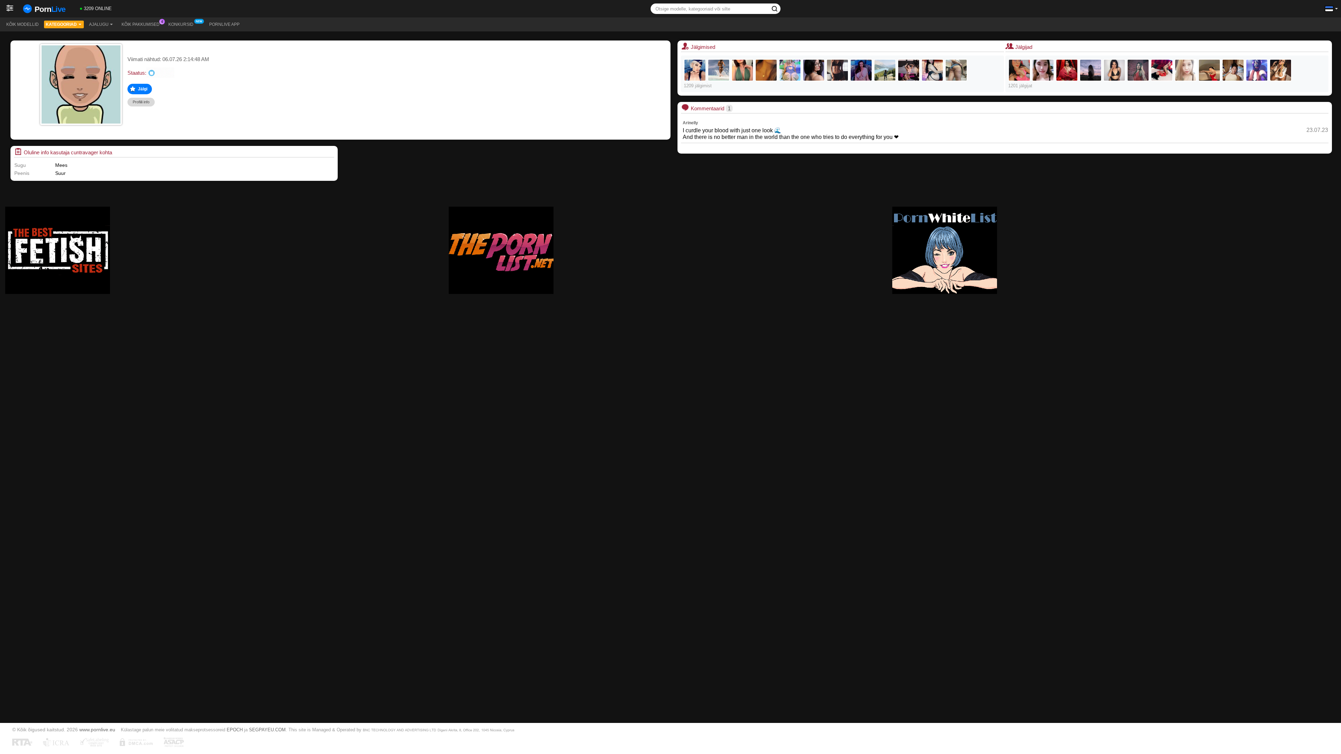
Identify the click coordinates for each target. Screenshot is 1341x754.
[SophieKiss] (814, 70)
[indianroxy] (790, 70)
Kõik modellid (22, 24)
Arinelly (690, 122)
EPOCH (235, 729)
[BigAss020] (1090, 70)
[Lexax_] (695, 70)
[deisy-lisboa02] (1257, 70)
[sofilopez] (1162, 70)
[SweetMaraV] (766, 70)
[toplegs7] (742, 70)
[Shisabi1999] (1209, 70)
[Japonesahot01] (1019, 70)
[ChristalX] (908, 70)
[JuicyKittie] (1043, 70)
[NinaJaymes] (861, 70)
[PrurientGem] (956, 70)
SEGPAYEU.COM (267, 729)
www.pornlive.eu (97, 729)
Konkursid (180, 24)
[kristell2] (932, 70)
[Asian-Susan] (1185, 70)
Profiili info (141, 102)
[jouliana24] (1233, 70)
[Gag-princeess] (1067, 70)
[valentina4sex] (885, 70)
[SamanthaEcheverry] (1138, 70)
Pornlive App (224, 24)
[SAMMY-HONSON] (1280, 70)
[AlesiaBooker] (1114, 70)
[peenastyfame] (837, 70)
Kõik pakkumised (141, 24)
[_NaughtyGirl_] (719, 70)
